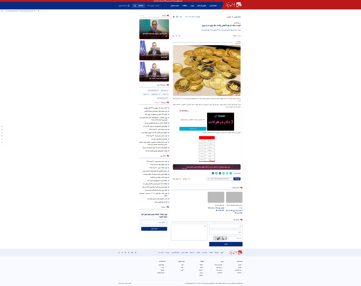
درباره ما (167, 252)
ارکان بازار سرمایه (218, 265)
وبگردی (229, 17)
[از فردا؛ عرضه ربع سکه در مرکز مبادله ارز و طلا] (234, 197)
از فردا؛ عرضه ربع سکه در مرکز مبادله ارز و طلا (234, 211)
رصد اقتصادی (238, 270)
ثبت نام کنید (193, 129)
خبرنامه (198, 252)
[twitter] (227, 173)
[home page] (234, 4)
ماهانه (201, 265)
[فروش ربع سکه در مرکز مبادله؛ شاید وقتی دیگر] (216, 197)
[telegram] (230, 173)
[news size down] (179, 35)
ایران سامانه (121, 283)
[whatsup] (223, 173)
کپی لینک (237, 179)
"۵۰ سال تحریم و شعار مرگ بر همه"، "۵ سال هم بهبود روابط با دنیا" (28, 11)
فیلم (182, 265)
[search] (135, 6)
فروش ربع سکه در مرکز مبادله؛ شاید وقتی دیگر (216, 209)
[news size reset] (176, 35)
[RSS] (119, 252)
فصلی (201, 267)
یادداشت (239, 273)
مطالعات (184, 6)
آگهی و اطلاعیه (160, 273)
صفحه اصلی (213, 6)
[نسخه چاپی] (174, 17)
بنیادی (201, 273)
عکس (182, 270)
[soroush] (216, 173)
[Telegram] (135, 252)
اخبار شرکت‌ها (162, 261)
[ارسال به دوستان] (181, 17)
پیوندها (217, 252)
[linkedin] (220, 173)
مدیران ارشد (219, 270)
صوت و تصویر (175, 6)
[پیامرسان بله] (125, 252)
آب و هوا (192, 252)
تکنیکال (201, 275)
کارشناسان (219, 273)
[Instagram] (132, 252)
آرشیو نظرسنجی (175, 252)
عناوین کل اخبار (201, 6)
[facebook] (213, 173)
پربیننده (163, 102)
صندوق (201, 270)
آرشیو (222, 252)
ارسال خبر (204, 252)
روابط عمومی (161, 265)
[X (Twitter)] (129, 252)
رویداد (162, 267)
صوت (182, 267)
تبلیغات (211, 252)
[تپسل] (180, 111)
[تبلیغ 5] (207, 167)
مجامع (162, 270)
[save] (177, 16)
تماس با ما (160, 252)
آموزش (239, 265)
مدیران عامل (219, 267)
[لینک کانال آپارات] (122, 252)
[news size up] (173, 35)
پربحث (156, 102)
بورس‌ (192, 6)
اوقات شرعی (185, 252)
